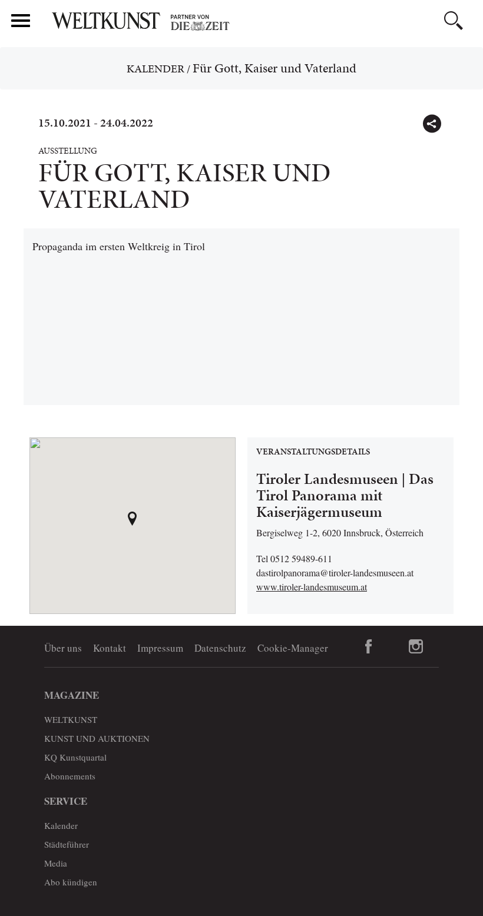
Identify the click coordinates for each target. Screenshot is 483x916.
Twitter (457, 118)
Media (55, 863)
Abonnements (69, 776)
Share (431, 123)
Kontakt (109, 648)
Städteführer (66, 844)
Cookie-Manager (292, 648)
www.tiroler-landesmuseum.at (311, 586)
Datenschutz (220, 648)
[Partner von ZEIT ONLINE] (262, 22)
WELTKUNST (70, 719)
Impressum (160, 648)
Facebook (368, 646)
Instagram (415, 646)
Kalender (155, 69)
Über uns (63, 648)
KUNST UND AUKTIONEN (97, 738)
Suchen (453, 20)
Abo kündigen (70, 882)
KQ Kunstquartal (75, 757)
